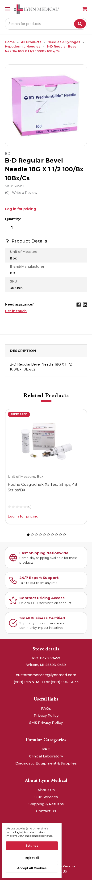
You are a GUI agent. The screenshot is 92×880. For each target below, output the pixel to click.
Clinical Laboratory (46, 756)
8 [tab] (56, 535)
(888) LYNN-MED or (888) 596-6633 (46, 682)
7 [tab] (52, 535)
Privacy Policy (46, 715)
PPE (46, 749)
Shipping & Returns (46, 804)
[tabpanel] (46, 466)
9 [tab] (60, 535)
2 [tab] (32, 535)
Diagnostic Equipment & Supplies (46, 763)
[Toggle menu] (7, 9)
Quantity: (13, 219)
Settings (31, 845)
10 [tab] (64, 535)
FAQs (46, 708)
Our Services (46, 797)
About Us (46, 790)
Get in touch (16, 311)
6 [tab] (48, 535)
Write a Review (24, 193)
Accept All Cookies (31, 868)
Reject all (32, 858)
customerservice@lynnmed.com (46, 675)
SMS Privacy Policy (46, 722)
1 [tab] (28, 535)
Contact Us (46, 811)
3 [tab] (36, 535)
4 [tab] (40, 535)
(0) (29, 507)
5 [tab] (44, 535)
